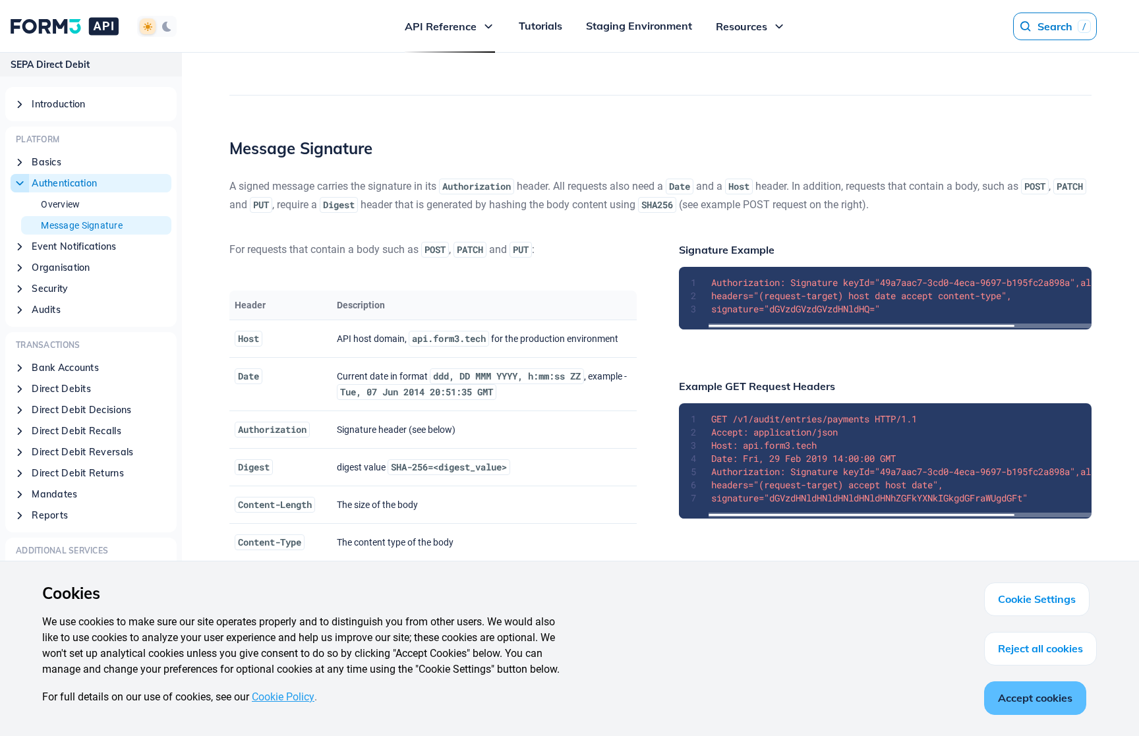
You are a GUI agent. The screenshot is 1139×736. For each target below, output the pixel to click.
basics (46, 162)
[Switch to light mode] (148, 26)
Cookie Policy (283, 697)
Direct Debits (61, 389)
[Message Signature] (220, 148)
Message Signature (82, 225)
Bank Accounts (65, 368)
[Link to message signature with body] (221, 309)
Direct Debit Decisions (81, 410)
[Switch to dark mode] (166, 26)
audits (46, 310)
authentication (64, 183)
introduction (58, 104)
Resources (741, 26)
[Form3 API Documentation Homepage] (64, 26)
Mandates (54, 494)
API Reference (441, 26)
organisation (61, 267)
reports (50, 515)
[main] (660, 394)
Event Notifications (74, 246)
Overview (60, 204)
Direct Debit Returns (78, 473)
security (50, 289)
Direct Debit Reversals (82, 452)
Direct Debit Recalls (76, 431)
